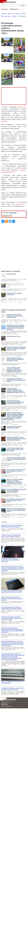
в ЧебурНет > (22, 16)
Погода (23, 13)
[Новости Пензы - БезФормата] (8, 1)
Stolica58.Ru (13, 212)
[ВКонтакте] (3, 221)
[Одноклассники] (6, 221)
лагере (20, 107)
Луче (24, 134)
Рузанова (4, 121)
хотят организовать (18, 204)
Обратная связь (4, 703)
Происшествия (5, 16)
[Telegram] (10, 221)
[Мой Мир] (13, 221)
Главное (3, 13)
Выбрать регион (4, 704)
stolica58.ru (6, 85)
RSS (11, 706)
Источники (16, 13)
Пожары (14, 16)
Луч (25, 107)
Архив (10, 13)
